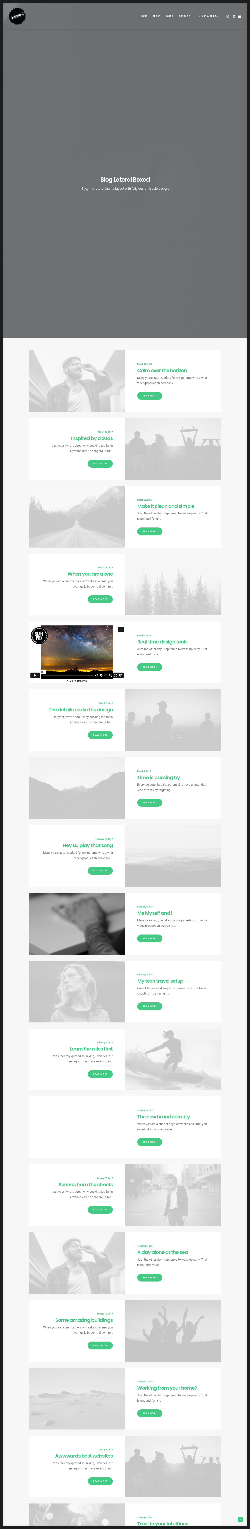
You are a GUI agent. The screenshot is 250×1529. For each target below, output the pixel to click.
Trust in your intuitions (162, 1523)
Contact (184, 16)
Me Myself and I (154, 913)
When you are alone (90, 574)
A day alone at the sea (162, 1252)
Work (169, 16)
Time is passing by (158, 777)
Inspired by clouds (92, 438)
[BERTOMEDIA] (17, 16)
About (157, 16)
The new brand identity (163, 1116)
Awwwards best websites (84, 1455)
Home (143, 16)
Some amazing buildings (84, 1320)
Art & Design (210, 16)
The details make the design (81, 709)
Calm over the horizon (162, 370)
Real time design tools (162, 641)
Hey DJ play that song (88, 845)
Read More (150, 395)
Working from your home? (167, 1388)
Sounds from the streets (86, 1184)
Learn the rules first (91, 1048)
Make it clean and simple (165, 506)
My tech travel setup (160, 981)
